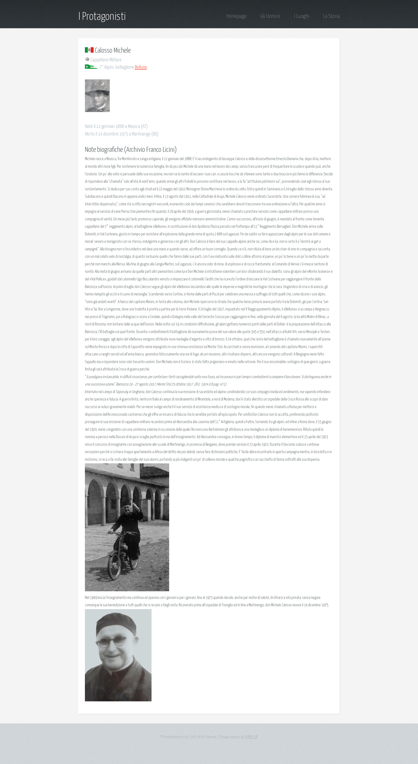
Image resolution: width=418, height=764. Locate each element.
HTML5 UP (251, 737)
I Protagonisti (102, 17)
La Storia (331, 16)
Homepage (236, 16)
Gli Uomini (270, 16)
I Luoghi (301, 16)
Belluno (141, 67)
